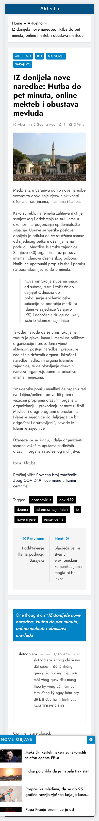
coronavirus (41, 500)
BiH (39, 56)
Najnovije (56, 56)
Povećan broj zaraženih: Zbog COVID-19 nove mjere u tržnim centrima (45, 480)
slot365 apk (28, 653)
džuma (22, 509)
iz (77, 509)
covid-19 (66, 500)
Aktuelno (23, 56)
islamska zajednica (52, 509)
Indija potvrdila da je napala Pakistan (57, 771)
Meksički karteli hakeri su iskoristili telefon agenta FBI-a (55, 755)
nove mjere (26, 519)
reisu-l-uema (53, 519)
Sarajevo (22, 64)
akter (21, 124)
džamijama (59, 241)
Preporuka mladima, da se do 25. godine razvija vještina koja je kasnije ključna (57, 794)
